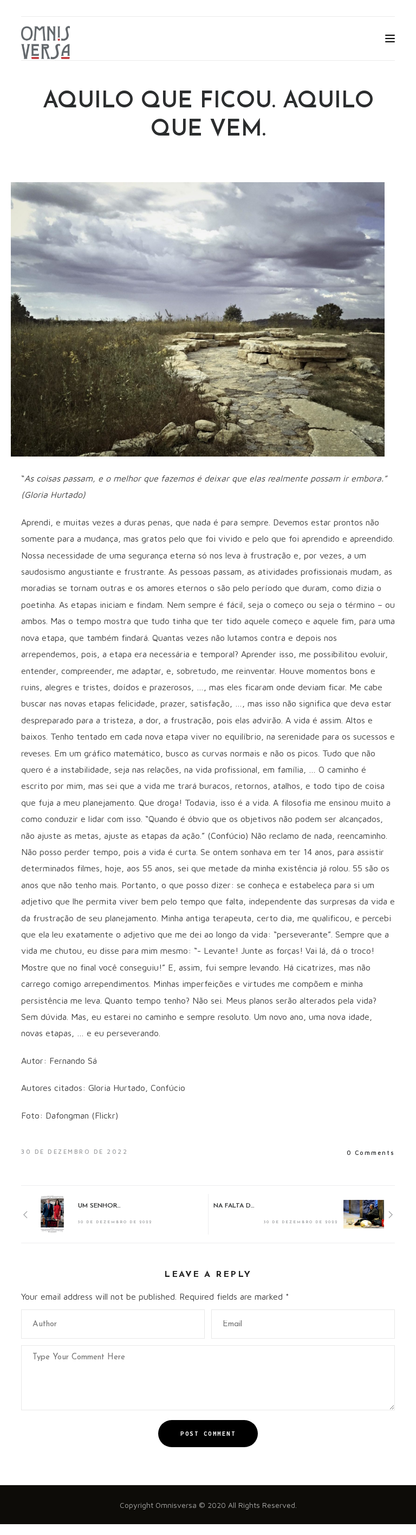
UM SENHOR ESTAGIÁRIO (99, 1206)
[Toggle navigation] (390, 38)
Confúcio (228, 835)
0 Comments (371, 1152)
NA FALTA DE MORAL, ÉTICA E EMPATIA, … (235, 1206)
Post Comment (208, 1433)
